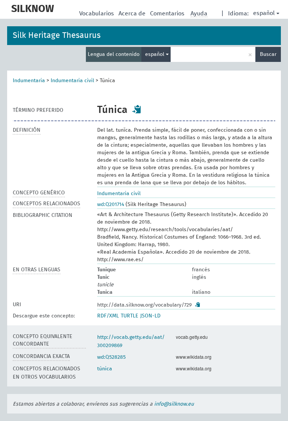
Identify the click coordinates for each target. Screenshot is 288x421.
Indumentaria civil (72, 80)
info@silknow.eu (174, 404)
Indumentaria (29, 80)
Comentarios (168, 14)
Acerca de (132, 14)
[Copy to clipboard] (136, 109)
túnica (104, 368)
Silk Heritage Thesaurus (56, 36)
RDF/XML (108, 316)
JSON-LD (150, 316)
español (264, 13)
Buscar (268, 54)
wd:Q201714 (110, 204)
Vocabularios (97, 14)
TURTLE (129, 316)
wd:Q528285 (111, 357)
